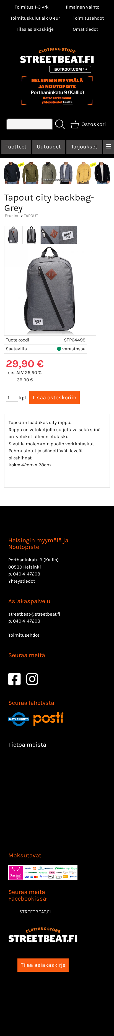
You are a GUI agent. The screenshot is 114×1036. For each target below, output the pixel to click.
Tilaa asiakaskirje (35, 29)
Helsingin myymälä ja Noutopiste (38, 544)
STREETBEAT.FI (35, 911)
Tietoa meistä (27, 744)
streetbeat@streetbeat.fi (34, 614)
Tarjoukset (84, 146)
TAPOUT (31, 215)
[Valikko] (108, 147)
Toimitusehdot (88, 18)
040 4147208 (26, 574)
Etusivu (12, 215)
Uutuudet (49, 146)
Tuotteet (16, 146)
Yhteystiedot (21, 581)
